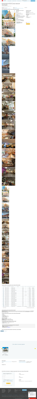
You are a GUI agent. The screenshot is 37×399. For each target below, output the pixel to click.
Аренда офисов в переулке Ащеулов (22, 362)
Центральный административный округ (19, 8)
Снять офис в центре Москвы (4, 396)
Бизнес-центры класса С (27, 396)
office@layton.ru (21, 377)
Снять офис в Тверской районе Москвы (22, 361)
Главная (2, 2)
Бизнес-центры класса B (18, 396)
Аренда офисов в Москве (6, 2)
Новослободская (5, 7)
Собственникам (3, 391)
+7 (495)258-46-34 (6, 326)
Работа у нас (9, 389)
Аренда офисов (3, 389)
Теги (8, 392)
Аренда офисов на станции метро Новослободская (6, 361)
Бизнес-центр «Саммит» (5, 352)
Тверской (16, 7)
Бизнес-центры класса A (14, 396)
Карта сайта (3, 392)
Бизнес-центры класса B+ (23, 396)
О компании (9, 390)
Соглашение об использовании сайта (18, 398)
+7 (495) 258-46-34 (24, 0)
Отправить (8, 383)
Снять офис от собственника (9, 396)
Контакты (9, 391)
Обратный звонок (33, 390)
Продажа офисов (3, 390)
